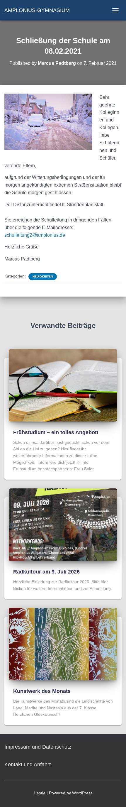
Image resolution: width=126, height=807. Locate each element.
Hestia (39, 793)
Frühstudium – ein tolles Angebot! (55, 432)
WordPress (82, 793)
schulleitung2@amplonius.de (34, 235)
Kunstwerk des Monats (42, 691)
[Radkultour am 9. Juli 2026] (63, 524)
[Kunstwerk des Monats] (63, 643)
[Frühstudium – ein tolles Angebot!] (63, 385)
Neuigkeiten (43, 276)
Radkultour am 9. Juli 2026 (46, 572)
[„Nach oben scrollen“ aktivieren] (114, 795)
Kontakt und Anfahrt (27, 764)
